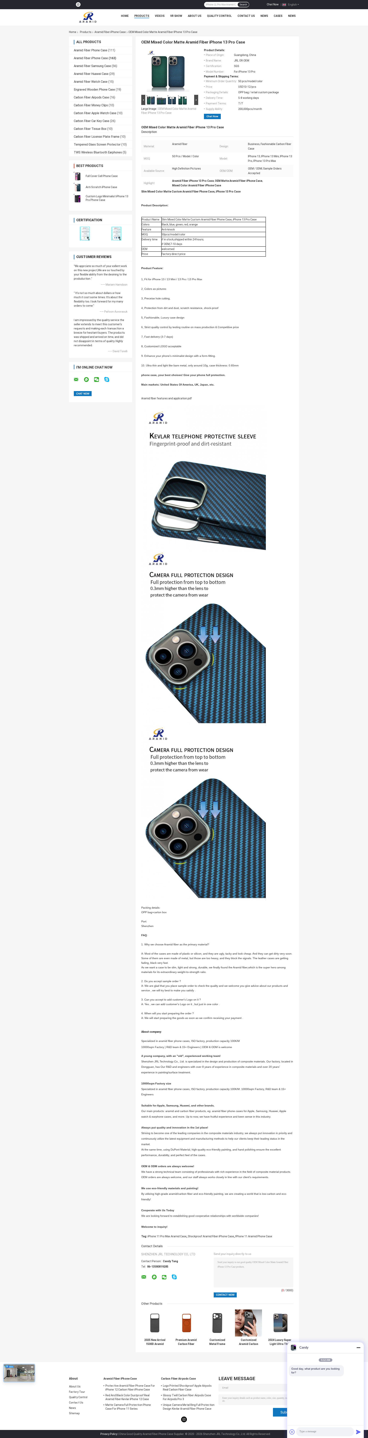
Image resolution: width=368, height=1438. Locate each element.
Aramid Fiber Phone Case (90, 50)
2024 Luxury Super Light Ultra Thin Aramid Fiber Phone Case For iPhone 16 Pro (279, 1342)
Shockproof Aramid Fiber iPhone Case (211, 1236)
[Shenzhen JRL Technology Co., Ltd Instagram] (78, 4)
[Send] (358, 1432)
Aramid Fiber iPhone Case (110, 32)
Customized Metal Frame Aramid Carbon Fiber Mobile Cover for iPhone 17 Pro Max (217, 1342)
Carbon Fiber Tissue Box (90, 129)
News (264, 15)
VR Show (176, 15)
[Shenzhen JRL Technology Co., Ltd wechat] (99, 379)
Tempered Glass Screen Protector (97, 144)
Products (141, 15)
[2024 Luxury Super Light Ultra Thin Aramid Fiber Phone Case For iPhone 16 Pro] (279, 1322)
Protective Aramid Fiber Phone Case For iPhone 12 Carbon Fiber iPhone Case (130, 1387)
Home (125, 15)
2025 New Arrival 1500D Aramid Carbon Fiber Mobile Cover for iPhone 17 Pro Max (155, 1342)
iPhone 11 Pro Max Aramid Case (167, 1236)
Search (243, 4)
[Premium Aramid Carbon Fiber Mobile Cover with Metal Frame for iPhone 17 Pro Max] (186, 1322)
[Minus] (358, 1347)
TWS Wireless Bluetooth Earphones (98, 152)
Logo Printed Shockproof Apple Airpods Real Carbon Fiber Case (187, 1387)
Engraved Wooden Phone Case (94, 89)
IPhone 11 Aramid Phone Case (253, 1236)
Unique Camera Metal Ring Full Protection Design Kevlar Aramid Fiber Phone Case (188, 1406)
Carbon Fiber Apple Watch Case (95, 113)
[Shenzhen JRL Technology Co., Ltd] (88, 17)
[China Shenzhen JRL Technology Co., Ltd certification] (85, 234)
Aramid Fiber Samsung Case (92, 66)
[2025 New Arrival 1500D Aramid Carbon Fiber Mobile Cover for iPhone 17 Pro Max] (154, 1322)
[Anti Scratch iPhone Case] (77, 187)
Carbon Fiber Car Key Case (91, 121)
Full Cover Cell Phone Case (102, 176)
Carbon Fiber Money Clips (91, 105)
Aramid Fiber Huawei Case (91, 74)
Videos (159, 15)
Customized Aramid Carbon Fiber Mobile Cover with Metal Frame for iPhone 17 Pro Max (248, 1342)
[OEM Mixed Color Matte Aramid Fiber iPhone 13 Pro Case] (168, 71)
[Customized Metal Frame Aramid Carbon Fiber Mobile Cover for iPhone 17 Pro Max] (217, 1322)
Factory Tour (77, 1391)
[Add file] (292, 1432)
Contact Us (246, 15)
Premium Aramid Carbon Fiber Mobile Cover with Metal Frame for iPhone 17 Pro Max (186, 1342)
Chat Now (273, 4)
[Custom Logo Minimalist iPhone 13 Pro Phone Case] (77, 198)
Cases (278, 15)
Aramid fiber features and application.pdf (166, 398)
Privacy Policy (108, 1434)
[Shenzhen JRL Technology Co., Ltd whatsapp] (89, 379)
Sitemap (74, 1413)
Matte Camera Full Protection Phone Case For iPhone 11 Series (128, 1406)
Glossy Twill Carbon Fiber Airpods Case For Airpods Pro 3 (187, 1397)
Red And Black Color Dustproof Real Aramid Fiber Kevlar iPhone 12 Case (127, 1397)
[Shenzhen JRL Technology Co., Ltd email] (78, 379)
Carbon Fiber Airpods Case (91, 97)
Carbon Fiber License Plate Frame (96, 136)
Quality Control (219, 15)
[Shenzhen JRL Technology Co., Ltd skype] (109, 379)
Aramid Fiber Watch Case (91, 82)
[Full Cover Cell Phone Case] (77, 176)
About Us (194, 15)
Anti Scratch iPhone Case (101, 187)
